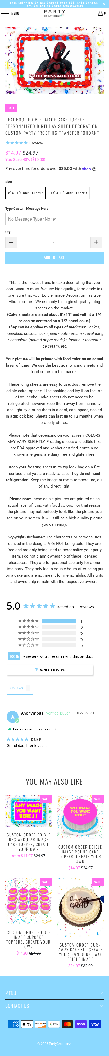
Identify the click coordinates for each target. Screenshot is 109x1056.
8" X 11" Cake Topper (25, 193)
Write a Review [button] (52, 670)
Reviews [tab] (16, 687)
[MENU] (2, 13)
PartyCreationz (60, 1044)
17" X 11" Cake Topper (69, 193)
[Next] (100, 61)
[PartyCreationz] (54, 13)
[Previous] (9, 61)
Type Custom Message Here (26, 209)
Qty (8, 232)
